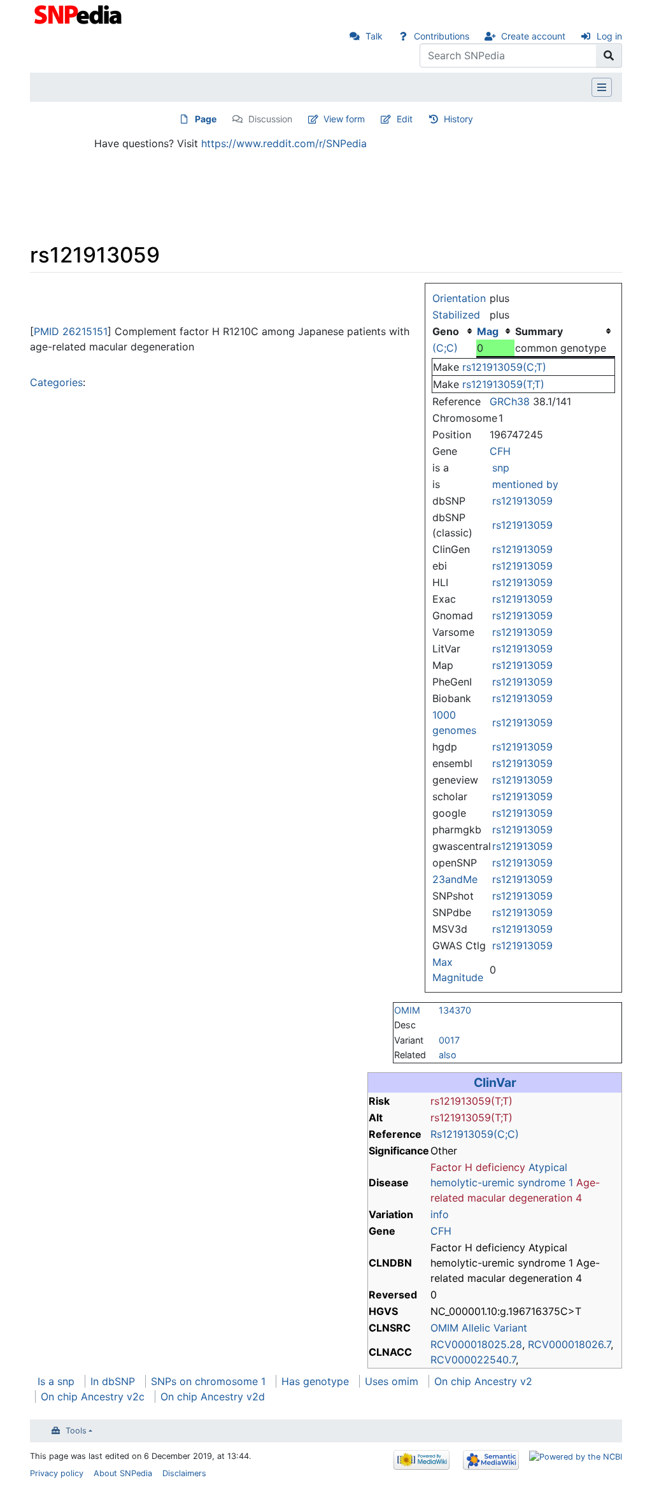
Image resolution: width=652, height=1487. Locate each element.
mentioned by (525, 484)
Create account (533, 36)
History (458, 118)
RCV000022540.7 (473, 1359)
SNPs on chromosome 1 (208, 1381)
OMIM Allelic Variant (478, 1327)
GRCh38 (510, 401)
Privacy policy (56, 1473)
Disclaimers (184, 1473)
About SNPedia (123, 1473)
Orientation (459, 298)
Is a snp (56, 1381)
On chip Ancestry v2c (93, 1396)
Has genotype (315, 1381)
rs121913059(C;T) (504, 367)
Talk (374, 36)
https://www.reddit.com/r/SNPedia (284, 143)
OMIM (407, 1010)
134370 (455, 1010)
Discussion (270, 118)
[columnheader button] (495, 331)
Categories (56, 382)
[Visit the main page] (79, 13)
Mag (488, 331)
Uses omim (391, 1381)
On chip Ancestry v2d (212, 1396)
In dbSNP (112, 1381)
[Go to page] (609, 55)
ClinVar (495, 1082)
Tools (76, 1430)
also (448, 1054)
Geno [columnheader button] (445, 331)
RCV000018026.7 (569, 1344)
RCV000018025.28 (476, 1344)
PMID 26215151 (71, 331)
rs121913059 (522, 500)
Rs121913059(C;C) (474, 1134)
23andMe (455, 879)
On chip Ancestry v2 (483, 1381)
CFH (500, 451)
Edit (405, 118)
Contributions (441, 36)
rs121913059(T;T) (503, 384)
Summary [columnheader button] (539, 331)
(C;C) (445, 347)
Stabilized (456, 314)
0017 (449, 1040)
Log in (609, 36)
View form (344, 118)
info (439, 1214)
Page (205, 118)
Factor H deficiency (477, 1167)
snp (500, 467)
